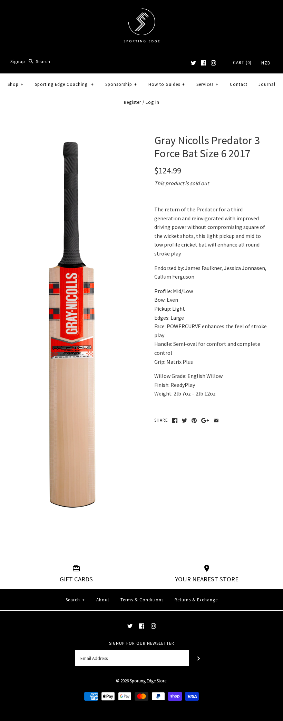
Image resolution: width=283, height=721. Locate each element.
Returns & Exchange (196, 599)
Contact (238, 84)
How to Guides (166, 84)
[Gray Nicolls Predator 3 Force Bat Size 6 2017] (71, 137)
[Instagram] (213, 63)
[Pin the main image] (194, 420)
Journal (266, 84)
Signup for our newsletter (141, 643)
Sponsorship (121, 84)
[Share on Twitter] (184, 420)
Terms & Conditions (142, 599)
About (102, 599)
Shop (15, 84)
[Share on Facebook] (174, 420)
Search (75, 599)
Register (132, 102)
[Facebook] (203, 63)
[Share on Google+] (205, 420)
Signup (17, 61)
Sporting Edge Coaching (64, 84)
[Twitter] (193, 63)
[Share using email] (216, 420)
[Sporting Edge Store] (141, 11)
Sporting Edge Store (148, 680)
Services (207, 84)
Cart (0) (242, 62)
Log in (152, 102)
